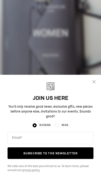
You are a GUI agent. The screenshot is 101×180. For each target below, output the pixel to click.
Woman (45, 125)
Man (65, 125)
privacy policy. (31, 170)
